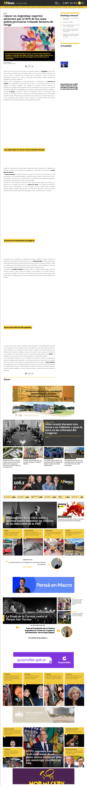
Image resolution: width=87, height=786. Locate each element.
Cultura (74, 7)
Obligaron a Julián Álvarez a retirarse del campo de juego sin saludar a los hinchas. (71, 35)
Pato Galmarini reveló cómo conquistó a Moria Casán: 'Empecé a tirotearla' (32, 677)
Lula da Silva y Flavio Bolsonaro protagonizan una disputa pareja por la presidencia (74, 752)
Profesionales (58, 7)
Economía (6, 7)
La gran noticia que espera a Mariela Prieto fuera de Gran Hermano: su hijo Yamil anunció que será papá (12, 678)
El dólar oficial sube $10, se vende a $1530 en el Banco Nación (32, 462)
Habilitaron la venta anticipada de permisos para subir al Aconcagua (74, 534)
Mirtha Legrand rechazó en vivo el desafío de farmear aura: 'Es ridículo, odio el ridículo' (74, 677)
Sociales (65, 7)
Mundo (39, 7)
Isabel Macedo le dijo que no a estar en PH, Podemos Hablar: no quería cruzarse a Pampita (53, 677)
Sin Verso (52, 7)
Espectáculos (45, 7)
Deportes (28, 7)
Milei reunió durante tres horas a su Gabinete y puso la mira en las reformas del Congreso (63, 428)
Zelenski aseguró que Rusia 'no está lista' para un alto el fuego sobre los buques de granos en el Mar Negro (12, 732)
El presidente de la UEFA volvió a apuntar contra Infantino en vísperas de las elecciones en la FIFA (69, 86)
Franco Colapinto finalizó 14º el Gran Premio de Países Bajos (71, 25)
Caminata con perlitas (68, 22)
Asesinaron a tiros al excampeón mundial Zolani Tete (74, 731)
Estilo (69, 7)
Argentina (12, 7)
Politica (17, 7)
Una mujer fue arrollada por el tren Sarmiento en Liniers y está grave (77, 614)
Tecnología (80, 7)
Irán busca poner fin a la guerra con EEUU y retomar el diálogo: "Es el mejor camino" (71, 30)
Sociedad (23, 7)
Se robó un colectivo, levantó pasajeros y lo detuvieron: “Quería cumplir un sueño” (12, 534)
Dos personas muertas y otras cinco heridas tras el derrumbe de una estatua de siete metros (77, 602)
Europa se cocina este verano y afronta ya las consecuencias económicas (71, 519)
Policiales (34, 7)
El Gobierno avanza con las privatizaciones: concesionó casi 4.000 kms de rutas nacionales (73, 463)
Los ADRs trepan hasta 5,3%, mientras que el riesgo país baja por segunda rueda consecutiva (53, 463)
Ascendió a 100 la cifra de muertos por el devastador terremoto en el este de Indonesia (11, 753)
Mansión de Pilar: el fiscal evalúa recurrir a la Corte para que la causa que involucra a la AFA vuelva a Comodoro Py (12, 464)
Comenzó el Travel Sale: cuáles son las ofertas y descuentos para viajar (53, 534)
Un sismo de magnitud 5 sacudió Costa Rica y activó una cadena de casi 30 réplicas (33, 534)
